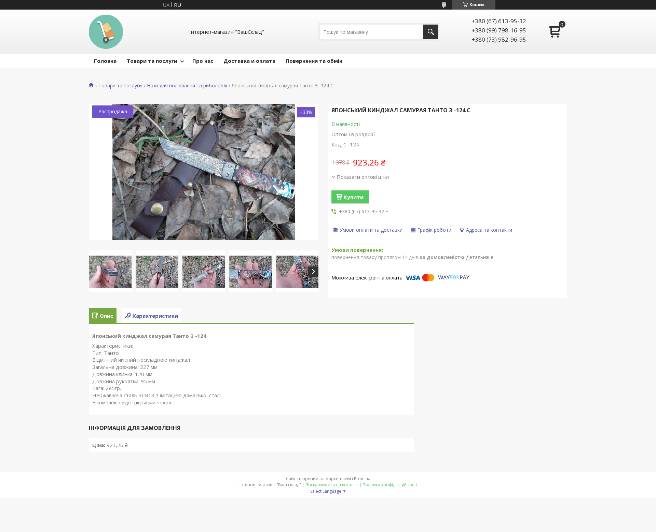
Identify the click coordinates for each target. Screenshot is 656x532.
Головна (105, 60)
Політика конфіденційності (390, 485)
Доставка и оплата (249, 60)
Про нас (202, 60)
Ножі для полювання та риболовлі (187, 86)
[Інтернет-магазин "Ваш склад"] (106, 32)
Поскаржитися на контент (331, 485)
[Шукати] (430, 32)
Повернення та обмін (314, 60)
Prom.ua (362, 478)
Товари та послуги (152, 60)
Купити (354, 196)
